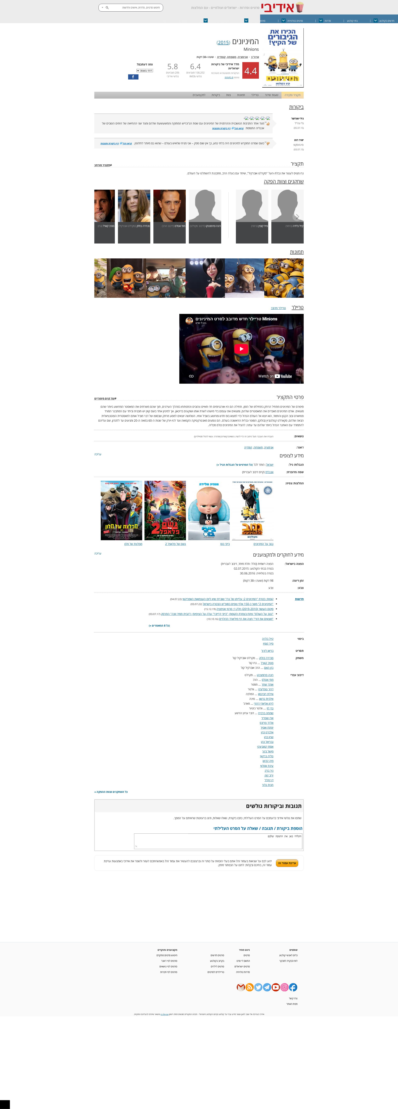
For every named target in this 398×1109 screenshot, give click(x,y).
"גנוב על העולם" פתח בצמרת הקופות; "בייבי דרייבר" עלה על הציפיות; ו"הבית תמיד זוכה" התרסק (217, 614)
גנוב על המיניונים (263, 544)
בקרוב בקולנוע (217, 960)
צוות (228, 95)
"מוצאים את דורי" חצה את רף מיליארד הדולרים (246, 619)
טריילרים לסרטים (215, 972)
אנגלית (269, 472)
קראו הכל (239, 128)
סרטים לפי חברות (168, 972)
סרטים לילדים (217, 966)
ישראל (269, 465)
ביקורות (216, 95)
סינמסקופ (298, 145)
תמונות (241, 95)
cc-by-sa (165, 1014)
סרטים (247, 955)
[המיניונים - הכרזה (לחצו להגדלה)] (283, 86)
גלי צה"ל (299, 123)
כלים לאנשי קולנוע (288, 955)
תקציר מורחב (102, 165)
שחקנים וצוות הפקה (284, 181)
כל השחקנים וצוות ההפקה (112, 792)
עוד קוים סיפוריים (104, 398)
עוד (164, 21)
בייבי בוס (225, 544)
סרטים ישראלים (257, 21)
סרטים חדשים (217, 955)
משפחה (231, 57)
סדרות (328, 21)
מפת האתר (291, 1003)
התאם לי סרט (243, 960)
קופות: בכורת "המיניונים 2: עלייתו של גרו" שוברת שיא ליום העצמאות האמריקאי (227, 599)
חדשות (299, 599)
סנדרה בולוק (143, 226)
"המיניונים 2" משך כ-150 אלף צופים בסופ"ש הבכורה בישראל (238, 604)
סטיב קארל (108, 226)
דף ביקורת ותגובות (221, 128)
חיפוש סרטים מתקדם (167, 955)
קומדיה (221, 57)
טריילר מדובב (278, 308)
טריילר (255, 95)
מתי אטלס (180, 226)
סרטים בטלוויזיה (295, 21)
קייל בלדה (298, 226)
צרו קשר (293, 998)
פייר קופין (263, 226)
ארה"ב (255, 57)
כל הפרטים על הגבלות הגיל (236, 465)
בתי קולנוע (352, 21)
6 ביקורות (229, 77)
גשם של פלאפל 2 (175, 544)
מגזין (185, 21)
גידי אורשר (297, 118)
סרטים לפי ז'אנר (169, 960)
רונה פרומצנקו (213, 226)
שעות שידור (271, 95)
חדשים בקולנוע (386, 21)
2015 (223, 42)
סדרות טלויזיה (243, 972)
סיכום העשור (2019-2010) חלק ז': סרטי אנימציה (244, 609)
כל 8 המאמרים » (159, 625)
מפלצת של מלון (133, 544)
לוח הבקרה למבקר (288, 960)
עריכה (97, 454)
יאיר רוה (299, 140)
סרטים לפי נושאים (168, 966)
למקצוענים (199, 95)
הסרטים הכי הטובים (218, 21)
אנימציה (243, 57)
